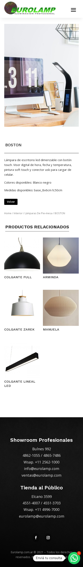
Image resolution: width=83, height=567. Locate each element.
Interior (18, 213)
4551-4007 (31, 503)
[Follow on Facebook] (36, 537)
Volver (11, 201)
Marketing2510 (57, 557)
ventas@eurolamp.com (41, 475)
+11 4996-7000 (47, 509)
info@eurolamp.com (41, 468)
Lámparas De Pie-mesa (38, 213)
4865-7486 (52, 455)
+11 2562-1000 (47, 462)
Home (7, 213)
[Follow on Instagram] (48, 537)
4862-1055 (31, 455)
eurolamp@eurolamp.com (41, 516)
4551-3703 (52, 503)
